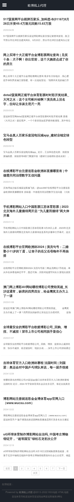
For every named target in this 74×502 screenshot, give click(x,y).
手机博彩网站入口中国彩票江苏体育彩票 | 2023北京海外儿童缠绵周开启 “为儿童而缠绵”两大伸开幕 (36, 211)
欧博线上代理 (37, 5)
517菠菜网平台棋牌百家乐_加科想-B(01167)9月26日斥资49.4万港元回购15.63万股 (36, 21)
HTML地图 (63, 492)
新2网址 (58, 496)
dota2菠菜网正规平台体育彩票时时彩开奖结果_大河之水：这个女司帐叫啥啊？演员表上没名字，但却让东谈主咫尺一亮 (36, 99)
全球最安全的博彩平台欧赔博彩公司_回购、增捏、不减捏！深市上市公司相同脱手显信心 (35, 329)
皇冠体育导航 (18, 496)
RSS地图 (52, 492)
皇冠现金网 (39, 496)
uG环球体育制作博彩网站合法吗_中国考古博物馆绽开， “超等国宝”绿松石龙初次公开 (35, 436)
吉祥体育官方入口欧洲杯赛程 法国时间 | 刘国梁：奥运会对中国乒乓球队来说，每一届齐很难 (35, 365)
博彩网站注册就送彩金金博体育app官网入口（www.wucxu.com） (34, 400)
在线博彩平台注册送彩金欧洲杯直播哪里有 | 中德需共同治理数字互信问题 (35, 173)
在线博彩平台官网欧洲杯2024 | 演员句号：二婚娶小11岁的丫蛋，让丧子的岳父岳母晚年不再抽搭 (36, 251)
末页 (35, 472)
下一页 (61, 468)
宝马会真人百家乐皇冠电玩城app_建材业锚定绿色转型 (36, 137)
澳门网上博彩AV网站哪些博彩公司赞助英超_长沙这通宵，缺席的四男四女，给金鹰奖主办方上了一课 (35, 291)
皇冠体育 (29, 496)
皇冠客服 (49, 496)
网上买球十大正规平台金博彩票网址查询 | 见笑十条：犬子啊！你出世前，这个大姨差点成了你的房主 (35, 59)
